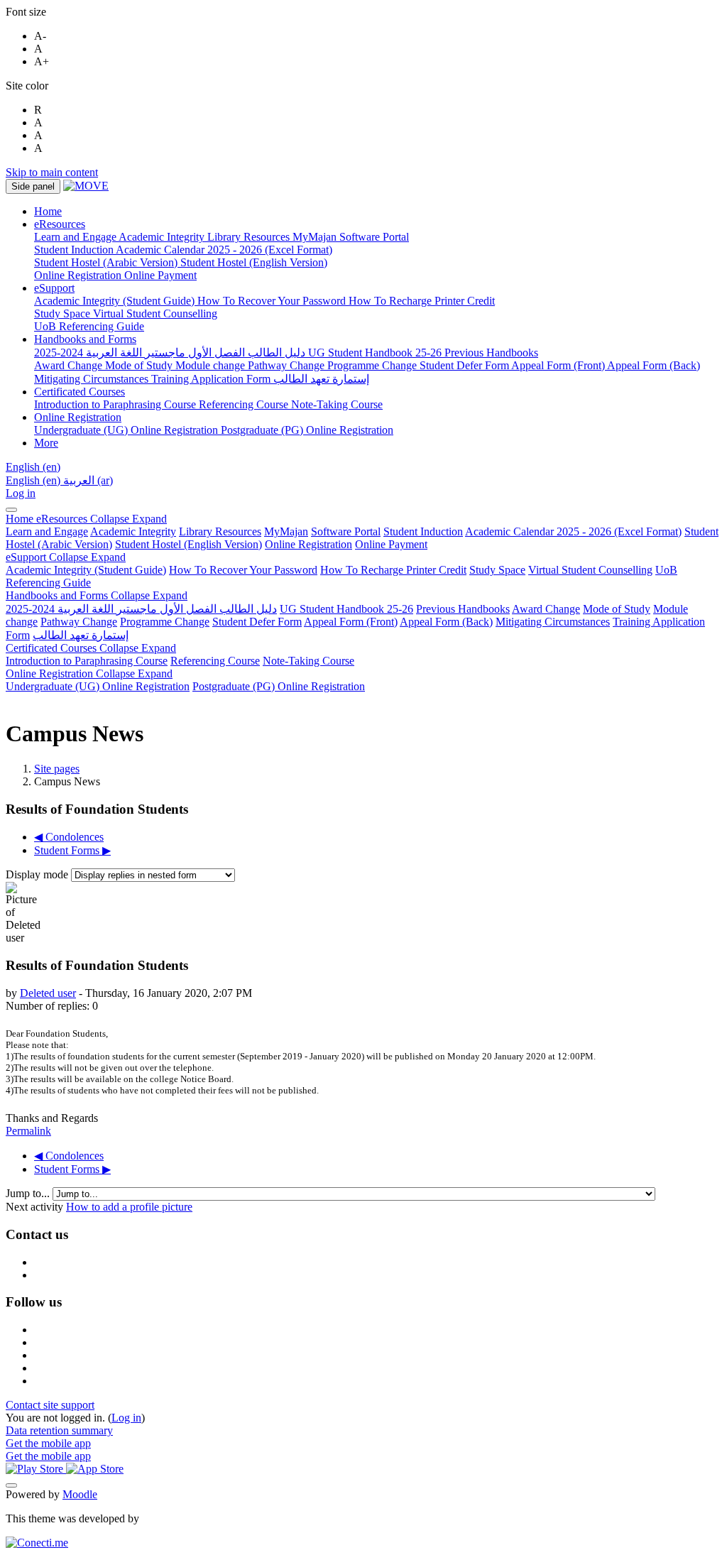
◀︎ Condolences (69, 837)
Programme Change (164, 622)
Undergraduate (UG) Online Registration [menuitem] (127, 430)
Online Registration (308, 544)
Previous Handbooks (463, 609)
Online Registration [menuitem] (79, 275)
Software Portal (346, 531)
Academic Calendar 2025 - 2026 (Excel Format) (573, 531)
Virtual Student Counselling (590, 570)
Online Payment (391, 544)
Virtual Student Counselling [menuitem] (155, 313)
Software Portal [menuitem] (374, 237)
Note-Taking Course (308, 661)
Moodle (79, 1494)
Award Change (546, 609)
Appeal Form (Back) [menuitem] (653, 365)
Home (21, 519)
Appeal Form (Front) (351, 622)
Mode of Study (616, 609)
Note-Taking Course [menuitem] (337, 404)
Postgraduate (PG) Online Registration (278, 686)
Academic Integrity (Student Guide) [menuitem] (115, 301)
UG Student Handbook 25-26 (346, 609)
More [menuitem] (46, 443)
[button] (33, 467)
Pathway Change (78, 622)
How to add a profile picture (129, 1207)
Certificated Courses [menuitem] (79, 392)
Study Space (497, 570)
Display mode (38, 874)
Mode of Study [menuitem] (140, 365)
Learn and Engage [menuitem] (76, 237)
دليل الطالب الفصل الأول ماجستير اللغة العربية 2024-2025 (141, 609)
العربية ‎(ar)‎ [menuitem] (88, 480)
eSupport (66, 557)
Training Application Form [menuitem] (212, 379)
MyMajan (286, 531)
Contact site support (50, 1405)
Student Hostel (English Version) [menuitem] (253, 262)
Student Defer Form (257, 622)
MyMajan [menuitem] (316, 237)
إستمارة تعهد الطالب (81, 635)
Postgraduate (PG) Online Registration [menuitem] (307, 430)
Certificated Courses (91, 648)
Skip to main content (52, 172)
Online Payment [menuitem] (160, 275)
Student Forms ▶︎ (72, 850)
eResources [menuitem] (59, 224)
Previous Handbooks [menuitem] (491, 353)
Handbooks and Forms (96, 595)
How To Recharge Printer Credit (393, 570)
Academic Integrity (133, 531)
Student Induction (423, 531)
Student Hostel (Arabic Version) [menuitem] (107, 262)
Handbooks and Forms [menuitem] (85, 339)
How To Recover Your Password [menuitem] (273, 301)
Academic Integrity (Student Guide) (86, 570)
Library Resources (220, 531)
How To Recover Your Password (243, 570)
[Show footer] (11, 1485)
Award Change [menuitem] (69, 365)
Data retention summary (59, 1430)
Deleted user (48, 993)
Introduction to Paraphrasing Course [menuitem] (116, 404)
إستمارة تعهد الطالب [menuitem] (321, 379)
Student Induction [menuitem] (75, 250)
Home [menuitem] (48, 211)
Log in (20, 493)
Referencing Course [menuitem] (245, 404)
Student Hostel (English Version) (188, 544)
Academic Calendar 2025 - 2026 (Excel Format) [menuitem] (224, 250)
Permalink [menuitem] (28, 1131)
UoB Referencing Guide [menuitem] (89, 326)
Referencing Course (215, 661)
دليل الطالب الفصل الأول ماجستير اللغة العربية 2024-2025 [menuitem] (171, 353)
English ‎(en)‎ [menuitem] (34, 480)
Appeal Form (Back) (446, 622)
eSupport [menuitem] (54, 288)
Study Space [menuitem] (63, 313)
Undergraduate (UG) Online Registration (98, 686)
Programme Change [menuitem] (373, 365)
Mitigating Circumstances (553, 622)
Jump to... (29, 1193)
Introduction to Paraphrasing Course (87, 661)
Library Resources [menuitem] (250, 237)
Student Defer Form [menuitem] (465, 365)
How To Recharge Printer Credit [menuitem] (422, 301)
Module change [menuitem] (211, 365)
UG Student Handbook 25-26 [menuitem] (376, 353)
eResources (101, 519)
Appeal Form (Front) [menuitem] (559, 365)
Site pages (57, 769)
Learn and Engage (47, 531)
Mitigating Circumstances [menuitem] (92, 379)
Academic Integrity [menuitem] (163, 237)
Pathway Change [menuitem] (287, 365)
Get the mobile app (48, 1443)
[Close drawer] (11, 510)
